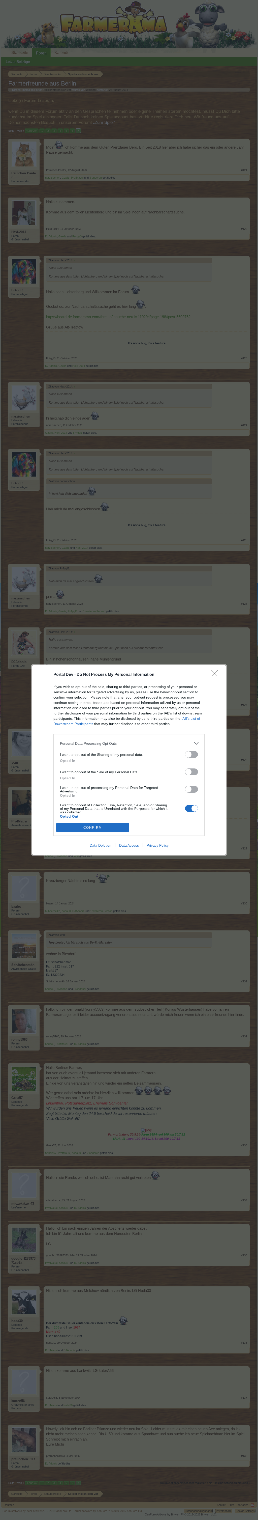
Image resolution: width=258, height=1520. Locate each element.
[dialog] (129, 760)
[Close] (216, 675)
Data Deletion (100, 845)
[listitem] (129, 743)
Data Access (129, 845)
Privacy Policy (158, 845)
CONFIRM (92, 828)
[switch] (191, 754)
